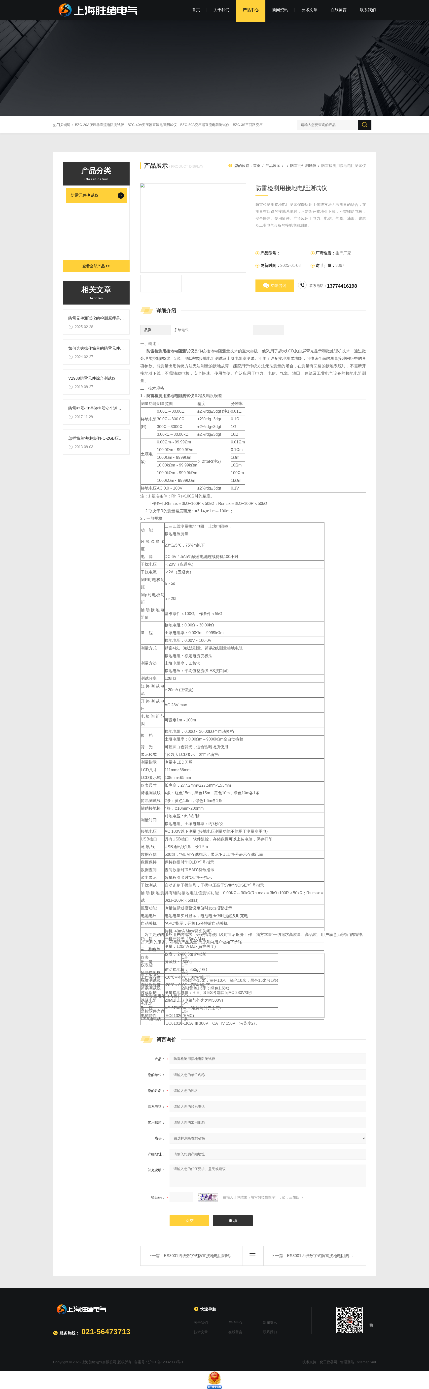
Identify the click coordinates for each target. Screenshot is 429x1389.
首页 (196, 10)
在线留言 (339, 10)
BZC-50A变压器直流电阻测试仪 (204, 125)
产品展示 (272, 165)
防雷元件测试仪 (85, 195)
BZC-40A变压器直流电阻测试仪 (152, 125)
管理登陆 (347, 1362)
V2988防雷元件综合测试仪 (92, 378)
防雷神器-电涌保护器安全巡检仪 (96, 408)
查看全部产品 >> (96, 266)
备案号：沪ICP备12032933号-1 (158, 1362)
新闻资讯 (280, 10)
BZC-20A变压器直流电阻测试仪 (99, 125)
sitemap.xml (366, 1362)
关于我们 (221, 10)
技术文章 (309, 10)
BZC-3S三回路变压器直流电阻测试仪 (261, 125)
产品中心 (251, 10)
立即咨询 (278, 285)
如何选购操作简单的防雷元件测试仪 (100, 348)
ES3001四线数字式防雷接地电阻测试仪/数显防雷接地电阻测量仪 (221, 1256)
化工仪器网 (328, 1362)
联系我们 (368, 10)
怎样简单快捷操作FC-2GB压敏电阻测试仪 (105, 438)
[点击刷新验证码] (208, 1197)
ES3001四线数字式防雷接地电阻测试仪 (322, 1256)
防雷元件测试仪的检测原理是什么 (98, 318)
